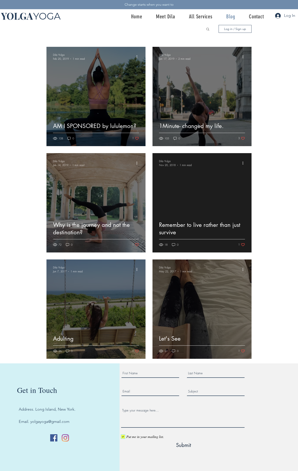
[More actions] (138, 56)
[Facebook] (53, 437)
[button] (208, 29)
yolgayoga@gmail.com (49, 421)
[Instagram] (65, 437)
